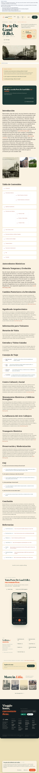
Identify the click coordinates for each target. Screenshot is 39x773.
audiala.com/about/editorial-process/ (14, 10)
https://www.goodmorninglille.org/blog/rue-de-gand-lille (23, 528)
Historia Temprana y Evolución (22, 195)
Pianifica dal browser (30, 101)
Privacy (33, 720)
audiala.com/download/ (14, 9)
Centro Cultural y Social (9, 229)
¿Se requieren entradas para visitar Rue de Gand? (15, 76)
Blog (19, 725)
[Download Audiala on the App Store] (23, 714)
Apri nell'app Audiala (30, 36)
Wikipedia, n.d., (20, 643)
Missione (19, 727)
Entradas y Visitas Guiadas (22, 218)
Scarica (13, 728)
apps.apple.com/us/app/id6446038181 (11, 7)
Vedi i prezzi (18, 17)
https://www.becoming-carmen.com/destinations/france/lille (24, 533)
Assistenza (27, 720)
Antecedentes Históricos (9, 192)
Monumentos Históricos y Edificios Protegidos (13, 234)
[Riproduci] (23, 31)
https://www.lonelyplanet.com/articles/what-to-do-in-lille (22, 542)
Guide (15, 16)
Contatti (26, 726)
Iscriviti (34, 711)
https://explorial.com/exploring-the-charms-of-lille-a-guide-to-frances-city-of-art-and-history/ (22, 548)
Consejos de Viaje (21, 222)
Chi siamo (20, 720)
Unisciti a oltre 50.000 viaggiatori (21, 589)
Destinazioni (10, 16)
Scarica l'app (35, 17)
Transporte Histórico (8, 243)
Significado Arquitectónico (9, 206)
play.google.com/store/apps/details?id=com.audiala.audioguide (17, 8)
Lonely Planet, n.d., (32, 643)
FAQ (6, 252)
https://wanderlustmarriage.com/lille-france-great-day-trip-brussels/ (24, 553)
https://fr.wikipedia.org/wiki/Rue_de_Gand (18, 537)
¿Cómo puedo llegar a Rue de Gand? (12, 78)
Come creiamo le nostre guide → (29, 660)
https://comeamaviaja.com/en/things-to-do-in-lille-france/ (23, 557)
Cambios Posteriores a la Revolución (23, 199)
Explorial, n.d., (20, 647)
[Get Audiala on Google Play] (30, 714)
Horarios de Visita (21, 213)
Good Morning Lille (23, 131)
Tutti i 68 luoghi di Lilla (19, 693)
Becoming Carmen (31, 304)
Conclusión (7, 257)
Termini (33, 722)
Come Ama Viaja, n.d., (21, 651)
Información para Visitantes (10, 211)
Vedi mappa (7, 39)
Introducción (7, 188)
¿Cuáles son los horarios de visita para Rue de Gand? (16, 71)
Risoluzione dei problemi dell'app (27, 723)
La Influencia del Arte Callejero (10, 238)
